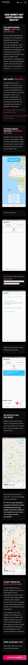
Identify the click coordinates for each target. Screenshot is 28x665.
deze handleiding (14, 68)
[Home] (5, 2)
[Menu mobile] (25, 2)
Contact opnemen (14, 657)
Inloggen (20, 2)
